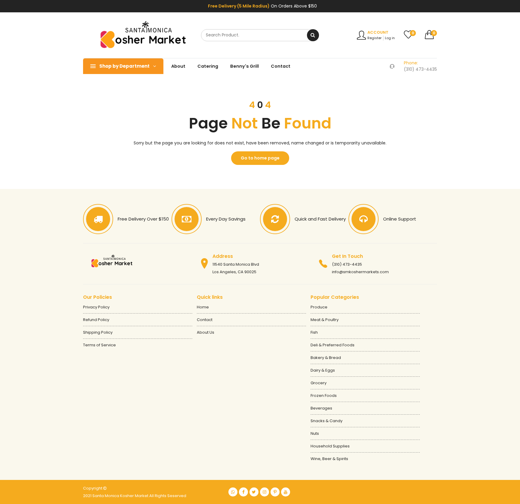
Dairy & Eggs (323, 370)
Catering (207, 66)
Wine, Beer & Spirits (329, 459)
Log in (390, 38)
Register (374, 38)
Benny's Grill (244, 66)
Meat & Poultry (325, 320)
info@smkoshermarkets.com (360, 272)
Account (377, 32)
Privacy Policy (96, 307)
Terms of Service (99, 345)
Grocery (319, 383)
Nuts (315, 433)
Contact (280, 66)
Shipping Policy (98, 332)
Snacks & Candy (326, 421)
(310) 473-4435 (347, 264)
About (178, 66)
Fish (314, 332)
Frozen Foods (324, 395)
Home (203, 307)
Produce (319, 307)
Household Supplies (330, 446)
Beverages (321, 408)
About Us (205, 332)
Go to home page (260, 158)
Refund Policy (96, 320)
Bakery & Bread (326, 357)
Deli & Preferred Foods (332, 345)
